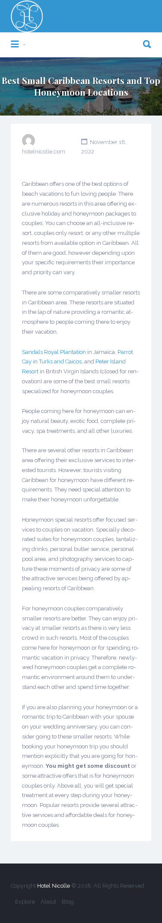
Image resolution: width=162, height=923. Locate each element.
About (48, 901)
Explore (25, 901)
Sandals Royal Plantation (54, 352)
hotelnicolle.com (43, 151)
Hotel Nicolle (53, 885)
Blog (68, 901)
